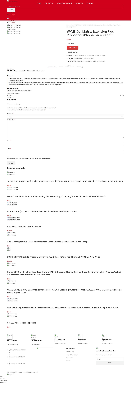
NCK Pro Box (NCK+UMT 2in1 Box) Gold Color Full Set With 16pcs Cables (42, 211)
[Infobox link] (18, 339)
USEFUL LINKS (70, 348)
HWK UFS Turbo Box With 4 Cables (24, 226)
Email (9, 148)
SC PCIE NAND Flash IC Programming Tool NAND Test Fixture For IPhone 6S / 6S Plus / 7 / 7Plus (53, 257)
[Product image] (11, 174)
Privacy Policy (70, 351)
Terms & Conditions (72, 354)
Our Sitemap (69, 360)
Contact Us (69, 357)
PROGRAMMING (89, 58)
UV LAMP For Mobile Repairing (21, 322)
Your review (11, 119)
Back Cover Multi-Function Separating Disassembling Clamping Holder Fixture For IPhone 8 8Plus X (56, 196)
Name (9, 140)
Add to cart (73, 47)
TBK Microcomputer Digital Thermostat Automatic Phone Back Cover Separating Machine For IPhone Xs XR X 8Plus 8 (65, 181)
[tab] (52, 67)
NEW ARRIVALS (76, 25)
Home (68, 25)
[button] (9, 178)
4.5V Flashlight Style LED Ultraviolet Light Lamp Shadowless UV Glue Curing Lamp (47, 241)
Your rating (10, 113)
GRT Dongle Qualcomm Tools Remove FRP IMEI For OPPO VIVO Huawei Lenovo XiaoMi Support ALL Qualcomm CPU (63, 307)
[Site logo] (12, 1)
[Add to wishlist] (19, 178)
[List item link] (21, 358)
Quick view (14, 178)
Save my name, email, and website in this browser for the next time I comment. (29, 158)
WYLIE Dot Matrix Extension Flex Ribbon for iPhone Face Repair (87, 61)
